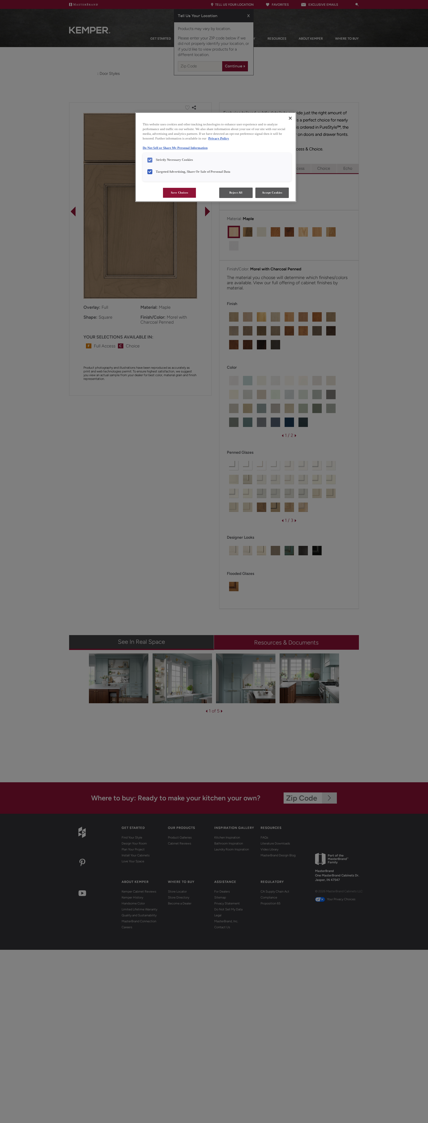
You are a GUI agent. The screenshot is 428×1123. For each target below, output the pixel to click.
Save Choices (179, 192)
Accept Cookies (272, 192)
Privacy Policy (218, 138)
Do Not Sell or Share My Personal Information (175, 148)
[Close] (290, 118)
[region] (215, 157)
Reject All (235, 192)
